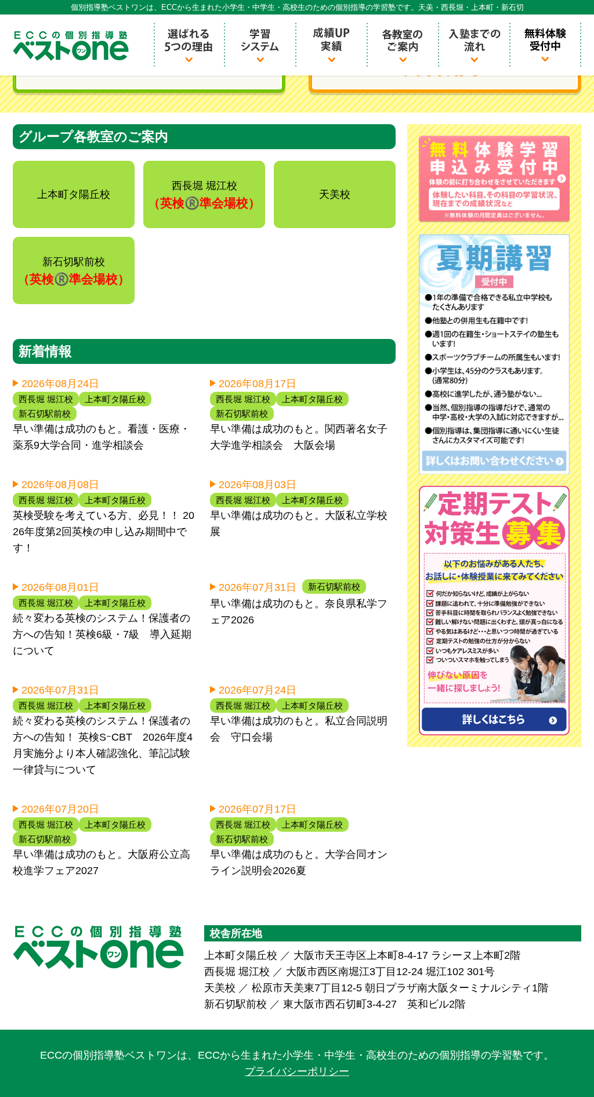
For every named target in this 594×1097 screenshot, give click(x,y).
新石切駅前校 (45, 413)
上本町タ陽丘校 (115, 399)
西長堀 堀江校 (46, 399)
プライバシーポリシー (297, 1071)
